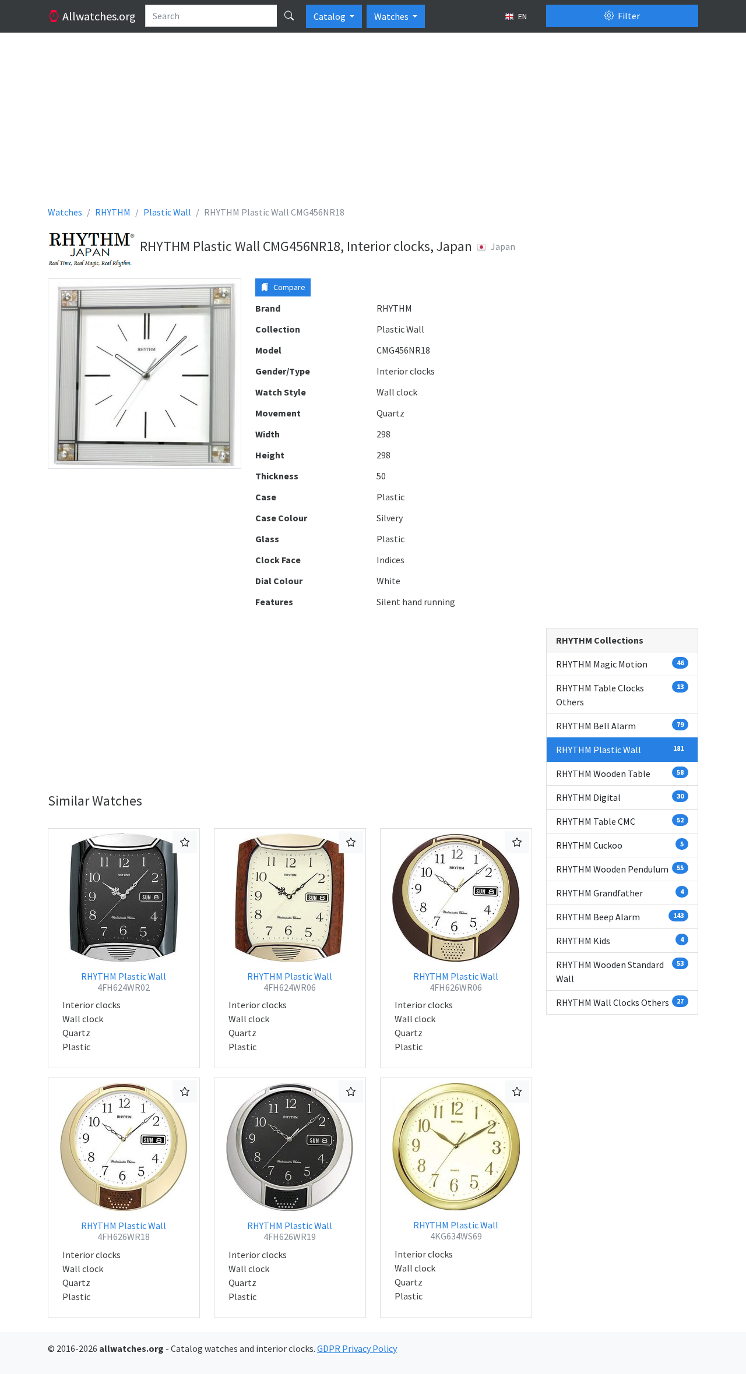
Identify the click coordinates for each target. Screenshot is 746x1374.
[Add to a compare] (185, 842)
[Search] (289, 16)
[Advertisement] (373, 123)
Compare (288, 287)
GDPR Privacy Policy (357, 1348)
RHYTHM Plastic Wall (123, 981)
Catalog (330, 16)
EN (521, 16)
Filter (628, 16)
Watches (392, 16)
